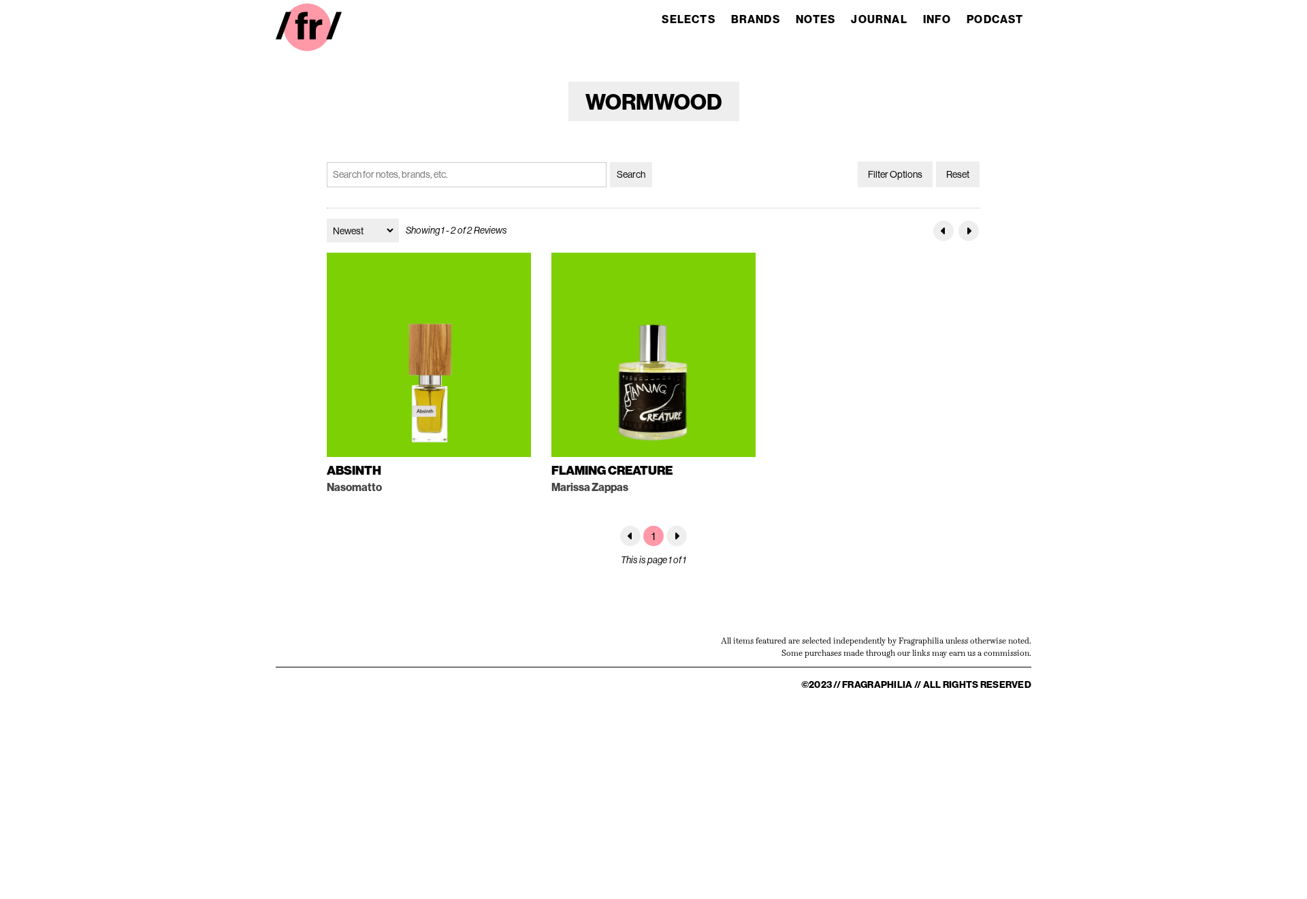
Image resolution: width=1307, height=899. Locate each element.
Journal (879, 19)
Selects (688, 19)
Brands (755, 19)
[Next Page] (968, 231)
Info (937, 19)
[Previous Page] (943, 231)
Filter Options (895, 174)
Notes (816, 19)
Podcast (995, 19)
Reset (957, 174)
